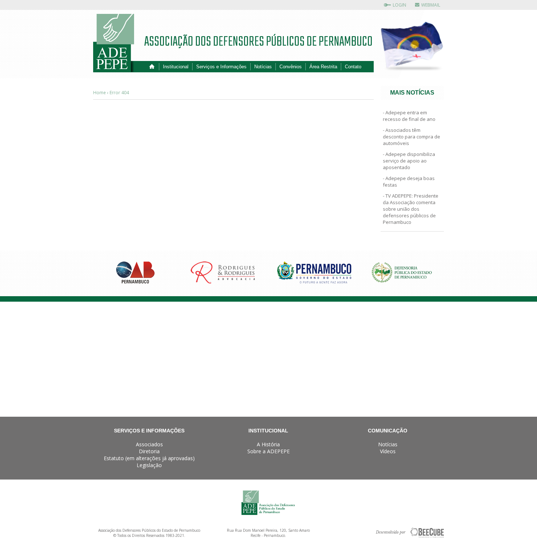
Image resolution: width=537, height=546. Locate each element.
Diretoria (149, 451)
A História (268, 444)
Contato (353, 66)
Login (399, 5)
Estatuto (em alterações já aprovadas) (149, 458)
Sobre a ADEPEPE (268, 451)
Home (151, 66)
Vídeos (388, 451)
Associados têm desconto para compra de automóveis (411, 136)
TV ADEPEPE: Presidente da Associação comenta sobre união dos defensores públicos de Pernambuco (410, 208)
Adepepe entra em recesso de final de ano (409, 115)
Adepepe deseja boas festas (409, 181)
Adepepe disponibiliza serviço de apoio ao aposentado (409, 161)
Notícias (263, 66)
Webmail (430, 5)
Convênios (290, 66)
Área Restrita (323, 66)
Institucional (175, 66)
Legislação (149, 465)
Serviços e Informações (221, 66)
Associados (149, 444)
